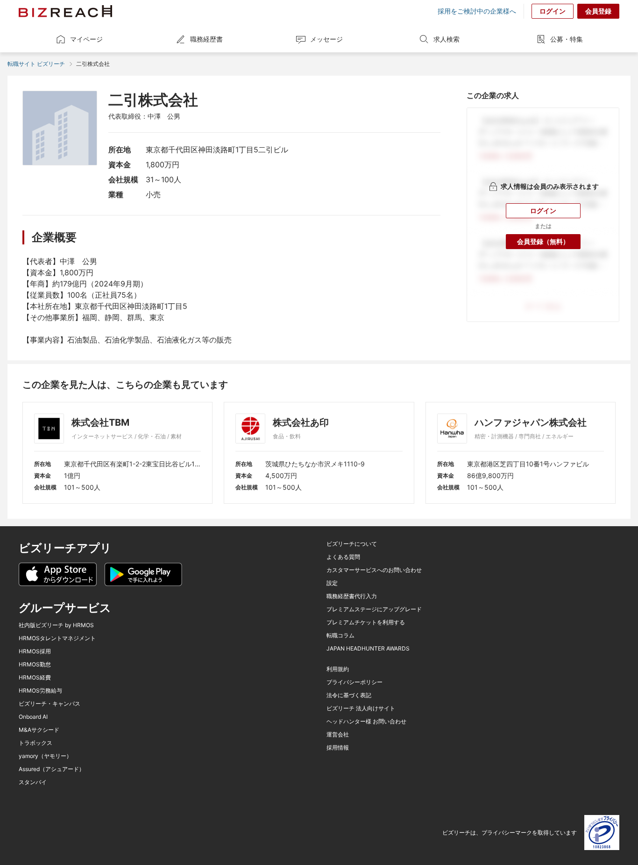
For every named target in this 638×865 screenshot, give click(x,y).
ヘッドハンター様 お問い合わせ (366, 721)
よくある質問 (343, 557)
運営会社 (337, 734)
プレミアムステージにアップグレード (374, 609)
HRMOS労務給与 (40, 690)
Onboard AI (33, 717)
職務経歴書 (206, 39)
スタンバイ (33, 782)
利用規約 (337, 669)
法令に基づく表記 (348, 695)
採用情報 (337, 748)
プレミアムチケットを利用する (365, 622)
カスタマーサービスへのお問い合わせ (374, 570)
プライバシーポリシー (354, 682)
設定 (332, 583)
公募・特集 (566, 39)
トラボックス (35, 743)
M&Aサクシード (39, 730)
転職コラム (340, 635)
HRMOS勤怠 (35, 664)
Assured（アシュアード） (52, 769)
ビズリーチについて (351, 544)
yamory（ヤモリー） (45, 756)
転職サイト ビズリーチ (36, 63)
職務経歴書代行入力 (351, 596)
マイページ (86, 39)
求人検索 (446, 39)
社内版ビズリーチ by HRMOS (56, 625)
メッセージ (326, 39)
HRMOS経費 (35, 677)
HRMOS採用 (35, 651)
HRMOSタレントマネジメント (57, 638)
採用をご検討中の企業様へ (477, 11)
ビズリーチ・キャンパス (49, 704)
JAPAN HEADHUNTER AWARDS (368, 648)
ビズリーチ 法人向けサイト (360, 708)
